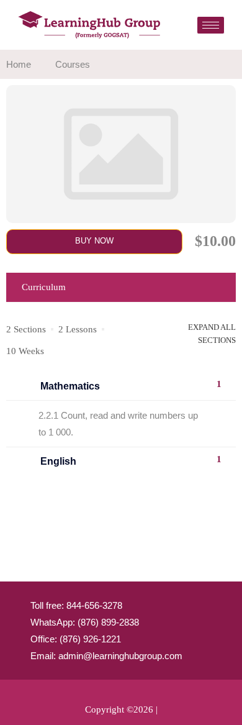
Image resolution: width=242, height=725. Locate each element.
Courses (72, 64)
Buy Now (94, 240)
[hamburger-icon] (211, 25)
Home (18, 64)
